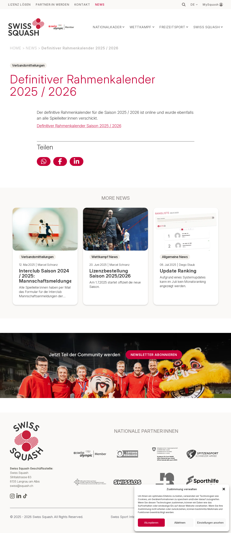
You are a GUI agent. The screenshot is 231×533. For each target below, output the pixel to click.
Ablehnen (179, 522)
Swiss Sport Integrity (126, 517)
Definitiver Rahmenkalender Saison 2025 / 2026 (79, 125)
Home (15, 48)
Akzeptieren (151, 522)
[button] (224, 489)
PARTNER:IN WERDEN (52, 4)
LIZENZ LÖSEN (19, 4)
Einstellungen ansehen (210, 522)
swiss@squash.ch (21, 486)
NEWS (99, 4)
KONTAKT (82, 4)
